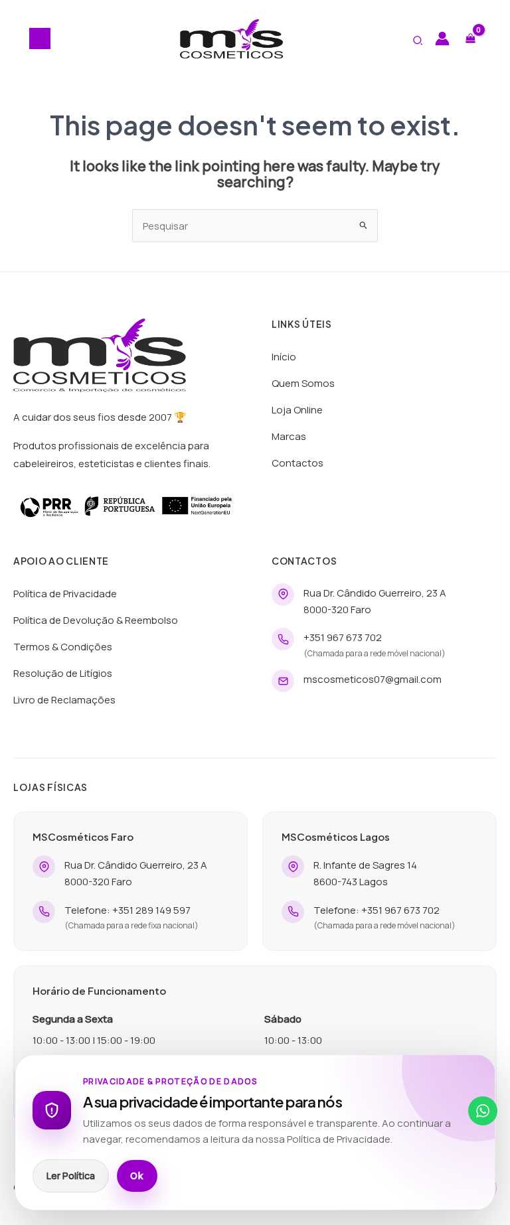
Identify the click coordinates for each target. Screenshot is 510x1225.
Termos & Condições (62, 647)
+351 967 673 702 (342, 637)
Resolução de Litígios (62, 673)
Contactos (297, 463)
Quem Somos (303, 383)
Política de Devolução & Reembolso (95, 620)
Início (284, 357)
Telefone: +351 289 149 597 (127, 910)
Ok (137, 1176)
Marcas (289, 436)
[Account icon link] (442, 38)
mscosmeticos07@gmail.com (372, 679)
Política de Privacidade (65, 594)
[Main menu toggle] (39, 38)
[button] (418, 41)
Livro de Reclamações (64, 700)
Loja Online (297, 410)
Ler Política (70, 1175)
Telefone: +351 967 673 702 (376, 910)
